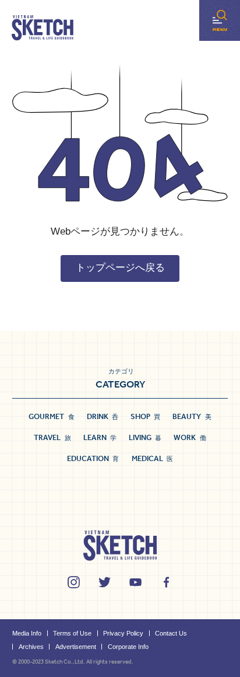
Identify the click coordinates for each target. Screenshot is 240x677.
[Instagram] (74, 582)
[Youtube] (135, 582)
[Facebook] (166, 582)
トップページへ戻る (120, 267)
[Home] (42, 28)
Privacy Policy (123, 633)
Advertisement (75, 646)
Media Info (26, 633)
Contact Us (171, 633)
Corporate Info (128, 646)
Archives (31, 646)
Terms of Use (72, 633)
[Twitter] (104, 582)
